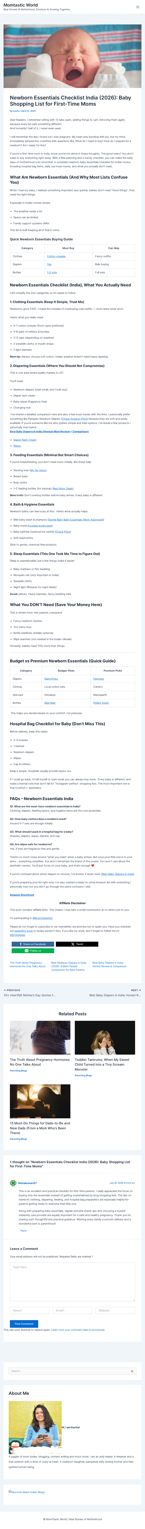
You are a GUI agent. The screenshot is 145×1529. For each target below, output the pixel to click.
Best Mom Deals (63, 488)
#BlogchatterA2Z (43, 918)
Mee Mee (49, 702)
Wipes (17, 445)
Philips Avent (101, 702)
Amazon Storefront (22, 895)
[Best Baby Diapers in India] (117, 874)
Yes (49, 264)
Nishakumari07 (27, 1183)
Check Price (63, 531)
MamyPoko (51, 678)
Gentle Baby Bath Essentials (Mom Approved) (75, 519)
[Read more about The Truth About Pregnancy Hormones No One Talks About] (40, 1037)
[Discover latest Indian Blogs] (27, 1492)
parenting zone (23, 930)
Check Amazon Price (74, 418)
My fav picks (38, 470)
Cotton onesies (56, 256)
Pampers (98, 678)
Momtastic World (21, 5)
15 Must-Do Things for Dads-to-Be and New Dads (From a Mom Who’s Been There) (40, 1128)
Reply (24, 1230)
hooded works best (40, 525)
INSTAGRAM (17, 935)
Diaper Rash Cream (24, 439)
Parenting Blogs (18, 1070)
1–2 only (52, 272)
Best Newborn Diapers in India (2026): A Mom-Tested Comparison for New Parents (68, 966)
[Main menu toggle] (137, 7)
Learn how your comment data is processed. (78, 1329)
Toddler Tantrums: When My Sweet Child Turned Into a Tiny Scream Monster (102, 1064)
